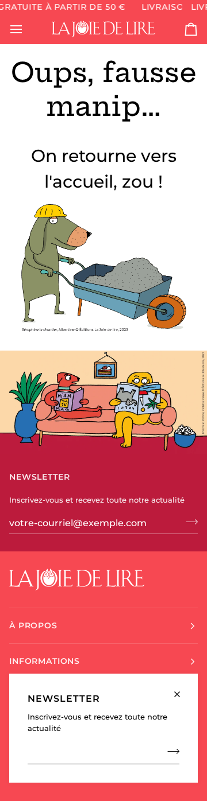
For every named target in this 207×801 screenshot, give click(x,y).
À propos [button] (33, 625)
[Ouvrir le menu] (26, 29)
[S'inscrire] (169, 751)
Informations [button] (44, 661)
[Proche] (182, 689)
